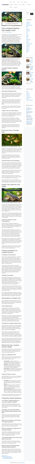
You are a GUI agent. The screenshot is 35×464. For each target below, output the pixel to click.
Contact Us (16, 7)
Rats (19, 4)
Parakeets (28, 46)
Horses (27, 42)
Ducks (27, 33)
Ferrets (27, 35)
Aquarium (27, 23)
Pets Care (11, 4)
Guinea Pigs (28, 39)
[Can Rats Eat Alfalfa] (27, 80)
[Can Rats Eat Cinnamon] (27, 61)
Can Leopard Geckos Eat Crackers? (8, 458)
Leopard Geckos (5, 455)
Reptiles (23, 4)
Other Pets (28, 45)
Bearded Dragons (29, 25)
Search (27, 12)
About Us (11, 7)
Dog (27, 32)
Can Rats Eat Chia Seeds (31, 67)
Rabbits (27, 49)
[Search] (31, 14)
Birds (27, 26)
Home (27, 91)
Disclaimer (28, 95)
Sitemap (27, 98)
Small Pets (29, 4)
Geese (27, 36)
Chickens (27, 29)
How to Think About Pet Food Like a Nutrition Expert (29, 122)
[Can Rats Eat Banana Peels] (27, 74)
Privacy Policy (28, 97)
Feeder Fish (4, 456)
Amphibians (28, 22)
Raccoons (15, 4)
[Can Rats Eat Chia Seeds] (27, 67)
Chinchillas (28, 30)
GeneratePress (22, 462)
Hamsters (28, 40)
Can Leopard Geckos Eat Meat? (7, 457)
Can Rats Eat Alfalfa (29, 118)
